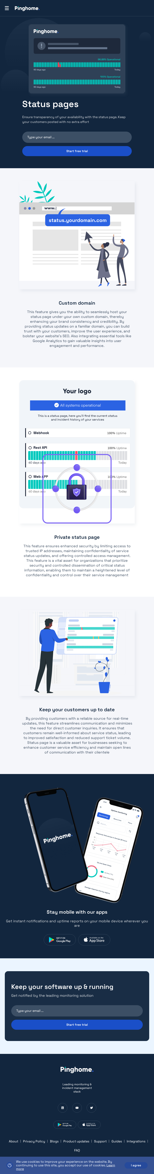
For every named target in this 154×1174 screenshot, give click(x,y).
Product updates (76, 1141)
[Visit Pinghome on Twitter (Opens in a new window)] (91, 1108)
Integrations (136, 1141)
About (13, 1141)
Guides (116, 1141)
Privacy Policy (34, 1141)
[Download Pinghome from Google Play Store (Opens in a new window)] (60, 939)
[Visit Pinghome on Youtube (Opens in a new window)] (77, 1108)
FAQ (77, 1150)
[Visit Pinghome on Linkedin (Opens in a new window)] (62, 1108)
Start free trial (77, 151)
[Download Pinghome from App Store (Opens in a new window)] (94, 939)
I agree (136, 1165)
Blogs (54, 1141)
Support (100, 1141)
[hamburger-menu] (7, 8)
